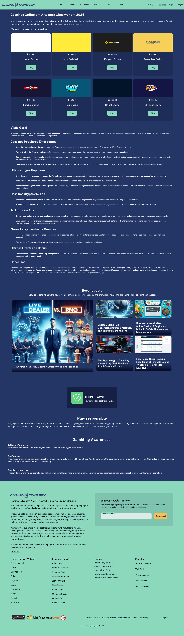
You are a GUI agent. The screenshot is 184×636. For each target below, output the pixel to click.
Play (31, 68)
